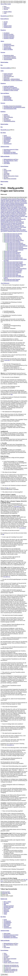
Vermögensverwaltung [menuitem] (9, 45)
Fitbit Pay (8, 207)
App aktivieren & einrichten (14, 228)
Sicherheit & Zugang (14, 229)
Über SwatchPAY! (15, 227)
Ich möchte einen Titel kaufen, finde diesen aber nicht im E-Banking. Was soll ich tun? (13, 740)
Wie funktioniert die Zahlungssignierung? (12, 411)
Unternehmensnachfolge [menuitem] (9, 121)
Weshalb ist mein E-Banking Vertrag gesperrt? (13, 869)
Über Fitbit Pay (14, 208)
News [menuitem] (5, 169)
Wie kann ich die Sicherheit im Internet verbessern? (14, 485)
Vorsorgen (10, 231)
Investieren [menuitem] (6, 118)
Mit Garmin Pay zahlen (18, 209)
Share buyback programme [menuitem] (10, 178)
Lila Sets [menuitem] (6, 21)
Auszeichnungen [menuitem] (7, 143)
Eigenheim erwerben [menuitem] (8, 34)
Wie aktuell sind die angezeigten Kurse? (11, 733)
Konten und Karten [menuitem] (5, 18)
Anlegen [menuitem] (2, 41)
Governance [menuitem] (6, 173)
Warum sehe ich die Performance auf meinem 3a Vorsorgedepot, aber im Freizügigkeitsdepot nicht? (13, 331)
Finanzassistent (23, 203)
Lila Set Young (23, 231)
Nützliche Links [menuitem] (4, 898)
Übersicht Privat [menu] (4, 15)
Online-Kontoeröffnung (18, 219)
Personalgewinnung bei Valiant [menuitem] (11, 149)
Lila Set (18, 231)
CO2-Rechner (23, 201)
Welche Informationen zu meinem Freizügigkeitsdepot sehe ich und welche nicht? (12, 339)
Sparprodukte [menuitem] (7, 96)
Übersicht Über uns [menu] (5, 129)
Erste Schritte (14, 207)
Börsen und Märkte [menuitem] (8, 49)
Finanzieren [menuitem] (3, 30)
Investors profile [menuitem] (7, 170)
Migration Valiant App (6, 216)
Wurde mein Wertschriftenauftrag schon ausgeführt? (14, 766)
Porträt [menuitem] (5, 135)
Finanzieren (3, 207)
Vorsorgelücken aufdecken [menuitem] (10, 58)
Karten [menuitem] (5, 24)
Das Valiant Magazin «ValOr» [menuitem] (11, 160)
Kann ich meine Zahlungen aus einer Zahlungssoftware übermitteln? (10, 387)
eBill (7, 205)
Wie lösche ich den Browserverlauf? (10, 530)
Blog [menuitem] (2, 65)
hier (11, 394)
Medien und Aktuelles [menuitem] (5, 156)
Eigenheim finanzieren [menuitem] (9, 35)
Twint (21, 227)
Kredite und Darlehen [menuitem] (9, 86)
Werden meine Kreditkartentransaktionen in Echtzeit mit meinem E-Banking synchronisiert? (14, 638)
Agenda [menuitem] (5, 172)
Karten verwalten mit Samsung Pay (15, 223)
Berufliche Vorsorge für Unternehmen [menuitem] (12, 106)
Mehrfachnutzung (5, 229)
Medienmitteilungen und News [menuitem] (11, 159)
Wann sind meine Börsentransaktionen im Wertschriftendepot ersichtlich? (11, 759)
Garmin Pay (21, 208)
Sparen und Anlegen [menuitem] (5, 93)
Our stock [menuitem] (6, 177)
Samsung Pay (18, 217)
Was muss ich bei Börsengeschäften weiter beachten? (14, 747)
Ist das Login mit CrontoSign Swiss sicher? (12, 537)
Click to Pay (17, 201)
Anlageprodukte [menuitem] (7, 48)
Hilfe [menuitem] (5, 904)
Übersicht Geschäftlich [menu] (5, 67)
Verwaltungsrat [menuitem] (7, 137)
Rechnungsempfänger (19, 205)
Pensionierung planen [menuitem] (9, 55)
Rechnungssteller (5, 221)
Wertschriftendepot (19, 204)
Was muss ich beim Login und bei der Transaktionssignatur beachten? (10, 557)
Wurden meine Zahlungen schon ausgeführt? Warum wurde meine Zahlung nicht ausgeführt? (14, 420)
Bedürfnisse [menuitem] (3, 111)
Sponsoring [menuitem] (6, 142)
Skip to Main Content (6, 4)
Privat (5, 6)
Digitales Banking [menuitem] (4, 62)
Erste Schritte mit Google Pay (19, 211)
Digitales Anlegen (5, 203)
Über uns (6, 9)
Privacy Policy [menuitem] (7, 908)
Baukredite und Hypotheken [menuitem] (10, 87)
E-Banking (3, 197)
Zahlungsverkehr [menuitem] (8, 25)
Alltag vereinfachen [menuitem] (8, 117)
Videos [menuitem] (5, 913)
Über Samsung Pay (17, 224)
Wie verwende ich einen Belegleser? (10, 377)
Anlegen (10, 199)
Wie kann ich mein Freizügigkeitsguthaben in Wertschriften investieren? (12, 293)
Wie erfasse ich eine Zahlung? (9, 472)
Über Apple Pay (10, 201)
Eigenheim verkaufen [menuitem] (9, 38)
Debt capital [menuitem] (6, 174)
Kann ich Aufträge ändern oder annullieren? (12, 724)
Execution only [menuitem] (7, 46)
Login (5, 13)
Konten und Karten (5, 204)
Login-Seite (7, 360)
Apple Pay (14, 199)
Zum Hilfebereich (5, 283)
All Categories (4, 199)
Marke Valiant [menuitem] (7, 141)
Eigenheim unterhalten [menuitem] (9, 37)
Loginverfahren (21, 215)
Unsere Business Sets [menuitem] (9, 76)
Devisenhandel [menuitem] (7, 120)
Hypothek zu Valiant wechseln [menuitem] (11, 90)
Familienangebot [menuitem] (7, 27)
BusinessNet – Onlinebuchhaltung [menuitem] (12, 79)
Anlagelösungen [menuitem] (7, 97)
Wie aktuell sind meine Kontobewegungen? (12, 615)
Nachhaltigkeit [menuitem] (7, 139)
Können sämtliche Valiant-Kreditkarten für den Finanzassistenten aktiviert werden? (12, 625)
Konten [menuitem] (5, 23)
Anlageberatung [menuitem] (7, 44)
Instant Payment (14, 215)
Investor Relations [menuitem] (4, 166)
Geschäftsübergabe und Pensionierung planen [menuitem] (14, 107)
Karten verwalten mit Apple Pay (13, 200)
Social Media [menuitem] (7, 163)
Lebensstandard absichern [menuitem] (10, 56)
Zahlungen (3, 205)
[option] (13, 233)
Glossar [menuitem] (5, 912)
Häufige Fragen (15, 213)
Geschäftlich (6, 7)
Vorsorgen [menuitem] (3, 52)
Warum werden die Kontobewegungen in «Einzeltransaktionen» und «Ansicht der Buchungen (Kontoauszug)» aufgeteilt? (13, 591)
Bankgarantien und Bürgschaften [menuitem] (11, 89)
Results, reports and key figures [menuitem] (11, 176)
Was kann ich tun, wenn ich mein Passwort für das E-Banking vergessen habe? (13, 355)
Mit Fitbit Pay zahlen (6, 208)
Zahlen (14, 231)
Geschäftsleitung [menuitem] (7, 138)
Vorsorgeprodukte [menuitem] (8, 59)
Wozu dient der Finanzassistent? (9, 706)
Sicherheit (12, 204)
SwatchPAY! (4, 219)
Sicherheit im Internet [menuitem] (9, 905)
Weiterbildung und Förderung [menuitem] (11, 153)
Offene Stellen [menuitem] (7, 150)
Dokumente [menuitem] (6, 911)
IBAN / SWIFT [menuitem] (7, 901)
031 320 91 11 (17, 506)
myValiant (9, 219)
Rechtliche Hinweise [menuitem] (8, 907)
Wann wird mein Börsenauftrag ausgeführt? (12, 811)
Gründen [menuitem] (6, 114)
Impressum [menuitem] (6, 909)
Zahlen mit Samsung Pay (7, 224)
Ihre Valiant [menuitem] (3, 132)
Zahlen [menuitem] (2, 70)
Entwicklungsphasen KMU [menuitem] (10, 108)
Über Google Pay (7, 213)
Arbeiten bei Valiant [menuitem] (5, 146)
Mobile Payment (15, 216)
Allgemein (17, 203)
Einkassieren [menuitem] (7, 77)
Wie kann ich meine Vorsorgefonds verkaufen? (13, 285)
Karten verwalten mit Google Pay (9, 212)
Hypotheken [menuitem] (6, 33)
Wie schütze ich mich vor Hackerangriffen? (12, 492)
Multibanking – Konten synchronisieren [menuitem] (13, 80)
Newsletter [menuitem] (6, 903)
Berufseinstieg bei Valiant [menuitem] (10, 152)
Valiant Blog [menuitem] (6, 162)
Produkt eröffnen (8, 11)
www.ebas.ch (22, 527)
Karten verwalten (22, 207)
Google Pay (9, 211)
